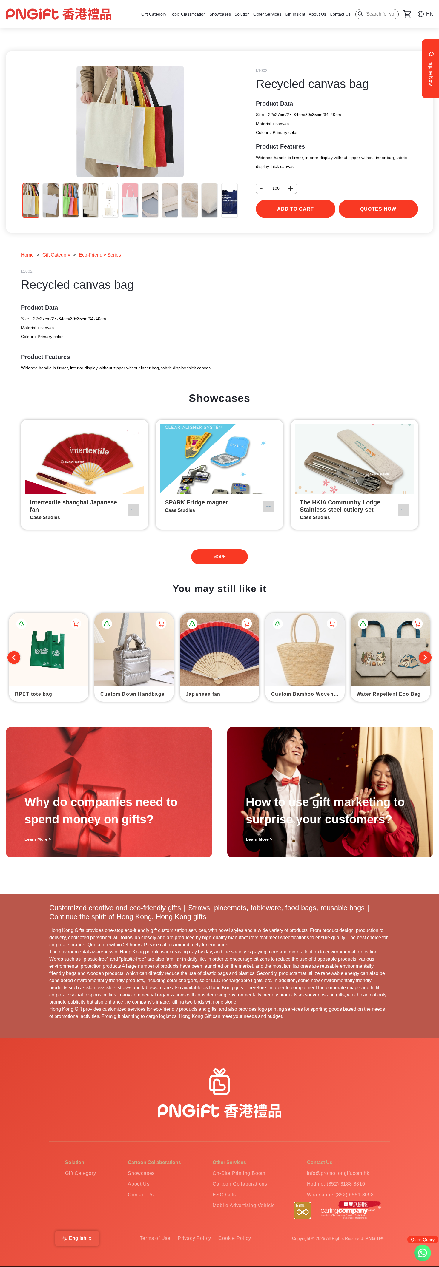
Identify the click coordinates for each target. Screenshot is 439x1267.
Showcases (220, 14)
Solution (242, 14)
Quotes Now (378, 209)
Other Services (267, 14)
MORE (219, 556)
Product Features (280, 146)
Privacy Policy (194, 1238)
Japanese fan (203, 694)
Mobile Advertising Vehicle (244, 1205)
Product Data (274, 103)
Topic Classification (188, 14)
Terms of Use (155, 1238)
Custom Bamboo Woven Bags (308, 694)
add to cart (295, 209)
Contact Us (340, 14)
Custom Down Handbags (132, 694)
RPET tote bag (34, 694)
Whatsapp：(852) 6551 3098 (340, 1194)
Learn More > (37, 839)
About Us (317, 14)
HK (429, 13)
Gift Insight (295, 14)
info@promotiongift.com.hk (338, 1173)
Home (27, 254)
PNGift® (375, 1238)
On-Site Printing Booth (239, 1173)
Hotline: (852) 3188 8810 (336, 1183)
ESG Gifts (224, 1194)
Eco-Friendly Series (100, 254)
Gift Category (153, 14)
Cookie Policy (234, 1238)
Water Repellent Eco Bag (389, 694)
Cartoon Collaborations (240, 1183)
